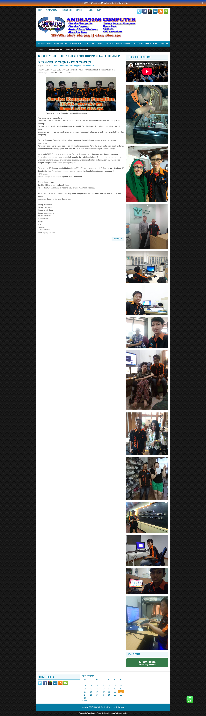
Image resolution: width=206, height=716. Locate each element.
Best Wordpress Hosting (119, 713)
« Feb (84, 701)
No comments (88, 66)
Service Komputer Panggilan (77, 49)
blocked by (147, 663)
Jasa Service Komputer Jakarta (118, 43)
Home (40, 10)
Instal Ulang (97, 43)
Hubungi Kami (67, 10)
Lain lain (164, 43)
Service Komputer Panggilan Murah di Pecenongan (64, 62)
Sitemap (79, 10)
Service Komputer (55, 49)
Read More (118, 239)
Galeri (99, 10)
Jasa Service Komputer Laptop (145, 43)
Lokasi (90, 10)
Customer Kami (51, 10)
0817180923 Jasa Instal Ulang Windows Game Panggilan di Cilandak (63, 43)
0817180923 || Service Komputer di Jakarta (106, 707)
